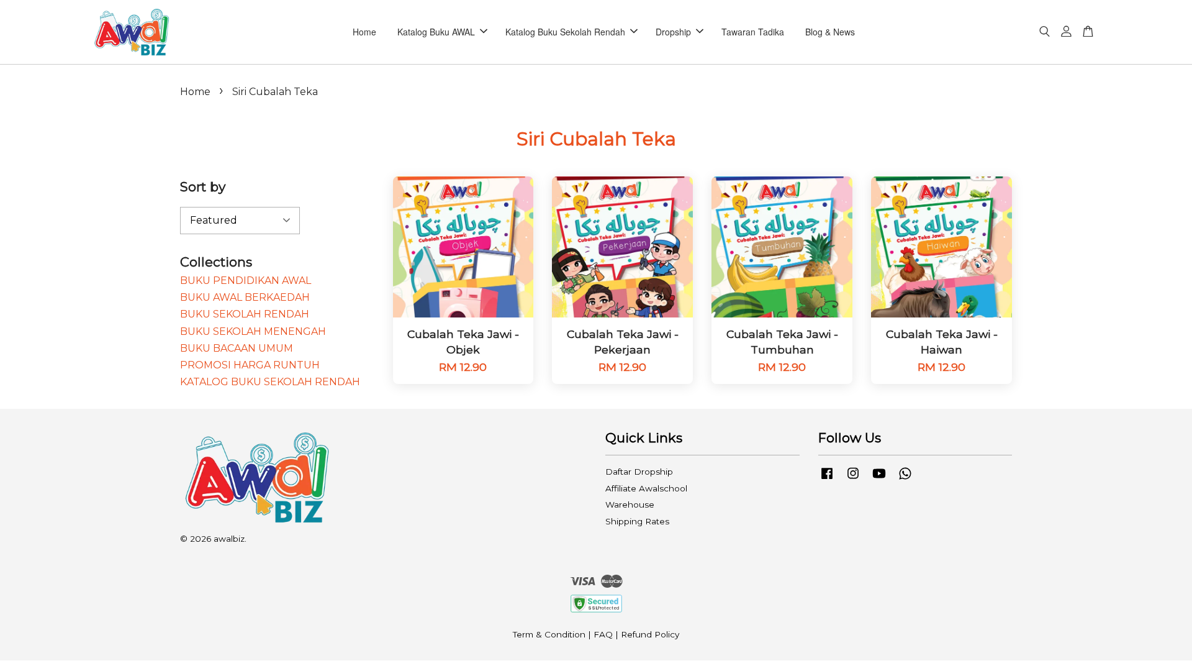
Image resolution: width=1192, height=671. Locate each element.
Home (364, 31)
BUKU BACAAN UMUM (236, 348)
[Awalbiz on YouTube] (879, 479)
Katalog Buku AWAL (436, 31)
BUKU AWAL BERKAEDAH (245, 297)
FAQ (603, 634)
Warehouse (629, 504)
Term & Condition (549, 634)
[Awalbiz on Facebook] (827, 479)
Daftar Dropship (639, 472)
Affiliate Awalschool (646, 488)
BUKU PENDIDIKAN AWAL (245, 280)
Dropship (673, 31)
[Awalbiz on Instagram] (853, 479)
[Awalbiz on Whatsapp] (905, 479)
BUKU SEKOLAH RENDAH (244, 314)
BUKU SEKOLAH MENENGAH (253, 331)
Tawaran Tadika (752, 31)
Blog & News (830, 31)
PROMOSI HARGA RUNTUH (250, 365)
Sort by (202, 186)
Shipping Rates (637, 521)
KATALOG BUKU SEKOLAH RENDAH (270, 382)
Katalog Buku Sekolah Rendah (565, 31)
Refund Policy (650, 634)
